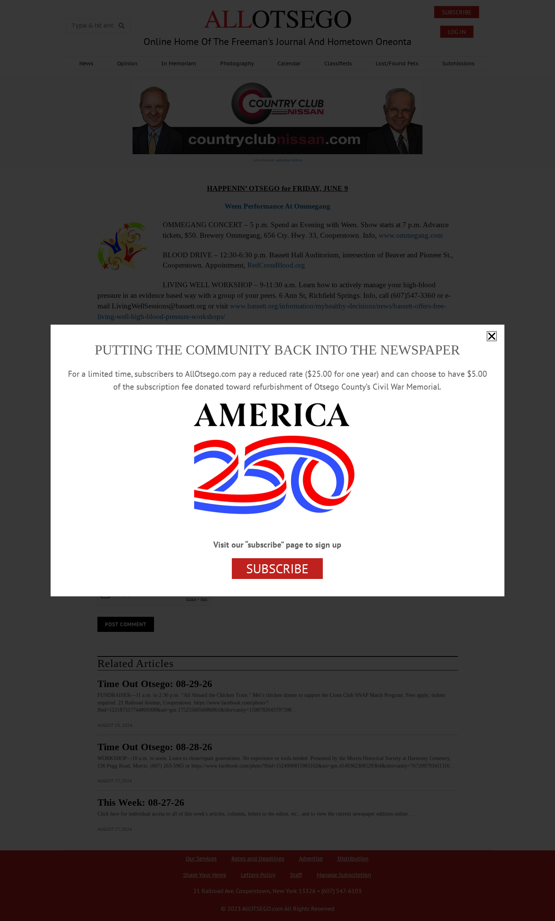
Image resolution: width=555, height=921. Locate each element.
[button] (492, 336)
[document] (277, 460)
